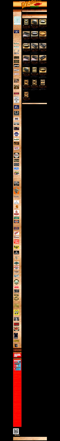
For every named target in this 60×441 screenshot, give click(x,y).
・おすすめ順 (27, 16)
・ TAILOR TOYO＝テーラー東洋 (17, 126)
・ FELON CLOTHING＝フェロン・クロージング (17, 322)
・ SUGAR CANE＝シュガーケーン (17, 137)
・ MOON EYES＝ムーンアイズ (17, 308)
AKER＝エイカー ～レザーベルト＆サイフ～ (30, 11)
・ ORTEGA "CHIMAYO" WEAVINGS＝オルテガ (16, 95)
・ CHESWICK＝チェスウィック (17, 145)
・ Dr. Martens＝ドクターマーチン (17, 244)
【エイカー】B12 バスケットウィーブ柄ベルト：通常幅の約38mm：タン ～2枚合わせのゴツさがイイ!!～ (34, 74)
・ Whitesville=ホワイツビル (17, 170)
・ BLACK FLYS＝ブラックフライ (17, 116)
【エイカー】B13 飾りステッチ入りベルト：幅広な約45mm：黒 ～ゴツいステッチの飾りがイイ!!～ (34, 87)
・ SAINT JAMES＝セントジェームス (17, 104)
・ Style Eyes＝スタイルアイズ (17, 162)
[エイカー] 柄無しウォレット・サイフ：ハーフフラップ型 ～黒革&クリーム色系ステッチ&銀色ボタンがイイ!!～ (34, 50)
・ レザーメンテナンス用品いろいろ (17, 78)
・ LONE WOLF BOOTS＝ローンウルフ (17, 226)
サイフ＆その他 (34, 13)
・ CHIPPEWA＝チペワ (16, 235)
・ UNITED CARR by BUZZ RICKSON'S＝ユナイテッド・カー (17, 176)
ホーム (24, 11)
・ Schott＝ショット (16, 63)
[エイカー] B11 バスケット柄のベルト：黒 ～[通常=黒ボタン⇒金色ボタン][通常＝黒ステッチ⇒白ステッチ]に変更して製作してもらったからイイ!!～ (26, 27)
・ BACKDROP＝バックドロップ (17, 84)
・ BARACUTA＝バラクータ (17, 209)
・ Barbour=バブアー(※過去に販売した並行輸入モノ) (17, 45)
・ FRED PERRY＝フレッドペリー (17, 110)
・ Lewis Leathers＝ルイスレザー (17, 55)
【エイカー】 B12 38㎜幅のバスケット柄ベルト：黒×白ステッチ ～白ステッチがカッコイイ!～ (43, 26)
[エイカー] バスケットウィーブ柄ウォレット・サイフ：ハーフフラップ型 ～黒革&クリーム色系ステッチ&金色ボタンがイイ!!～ (26, 74)
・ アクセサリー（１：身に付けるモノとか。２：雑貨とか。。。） (17, 302)
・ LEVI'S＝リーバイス (16, 36)
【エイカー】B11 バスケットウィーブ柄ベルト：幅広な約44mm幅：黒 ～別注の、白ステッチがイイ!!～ (43, 74)
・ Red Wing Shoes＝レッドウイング (17, 230)
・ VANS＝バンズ (16, 285)
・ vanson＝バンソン (16, 59)
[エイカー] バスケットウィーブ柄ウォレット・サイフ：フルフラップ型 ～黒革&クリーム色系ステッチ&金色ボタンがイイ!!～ (34, 62)
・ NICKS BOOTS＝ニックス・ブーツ (17, 261)
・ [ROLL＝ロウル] (16, 27)
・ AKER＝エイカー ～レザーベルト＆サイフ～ (17, 72)
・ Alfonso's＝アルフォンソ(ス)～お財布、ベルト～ (17, 68)
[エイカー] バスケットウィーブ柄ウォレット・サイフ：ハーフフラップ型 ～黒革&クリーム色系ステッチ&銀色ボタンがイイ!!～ (34, 26)
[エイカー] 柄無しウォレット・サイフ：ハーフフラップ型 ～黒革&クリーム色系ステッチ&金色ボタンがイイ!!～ (26, 38)
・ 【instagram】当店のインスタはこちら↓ (17, 15)
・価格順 (29, 16)
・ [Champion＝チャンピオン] (17, 12)
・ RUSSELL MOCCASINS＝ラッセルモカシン (17, 278)
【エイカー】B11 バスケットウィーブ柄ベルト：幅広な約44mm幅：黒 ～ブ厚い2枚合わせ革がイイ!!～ (43, 87)
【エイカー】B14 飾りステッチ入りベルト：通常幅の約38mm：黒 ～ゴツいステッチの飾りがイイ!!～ (34, 38)
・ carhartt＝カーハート (16, 204)
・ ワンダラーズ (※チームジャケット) (17, 180)
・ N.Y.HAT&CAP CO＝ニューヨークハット (17, 121)
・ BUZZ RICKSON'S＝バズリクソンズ (17, 131)
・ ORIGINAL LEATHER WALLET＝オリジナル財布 (17, 343)
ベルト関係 (26, 13)
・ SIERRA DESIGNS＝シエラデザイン (17, 332)
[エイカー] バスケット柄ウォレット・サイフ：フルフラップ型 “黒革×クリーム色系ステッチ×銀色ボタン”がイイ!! (26, 62)
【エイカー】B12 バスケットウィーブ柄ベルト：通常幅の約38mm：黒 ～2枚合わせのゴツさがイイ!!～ (26, 50)
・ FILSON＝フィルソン (16, 216)
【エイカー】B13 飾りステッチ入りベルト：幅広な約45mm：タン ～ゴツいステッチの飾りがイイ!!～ (26, 87)
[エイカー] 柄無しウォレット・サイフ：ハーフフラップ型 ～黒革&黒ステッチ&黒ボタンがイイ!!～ (43, 50)
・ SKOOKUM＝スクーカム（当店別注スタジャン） (17, 187)
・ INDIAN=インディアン (17, 141)
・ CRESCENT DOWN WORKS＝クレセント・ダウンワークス (17, 199)
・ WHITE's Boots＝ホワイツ (17, 265)
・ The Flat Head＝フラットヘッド (17, 29)
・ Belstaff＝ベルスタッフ (17, 339)
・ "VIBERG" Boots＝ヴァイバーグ (17, 255)
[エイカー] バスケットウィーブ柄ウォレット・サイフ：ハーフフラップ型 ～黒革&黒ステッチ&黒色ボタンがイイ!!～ (43, 62)
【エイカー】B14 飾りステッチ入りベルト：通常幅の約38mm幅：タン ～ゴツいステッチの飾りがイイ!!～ (43, 38)
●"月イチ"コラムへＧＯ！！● (17, 425)
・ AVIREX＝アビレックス (17, 35)
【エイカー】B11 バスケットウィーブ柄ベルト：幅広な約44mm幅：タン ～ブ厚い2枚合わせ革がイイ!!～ (26, 99)
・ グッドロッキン (16, 326)
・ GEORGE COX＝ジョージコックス (17, 250)
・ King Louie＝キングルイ (17, 158)
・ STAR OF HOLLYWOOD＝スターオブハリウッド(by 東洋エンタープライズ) (17, 151)
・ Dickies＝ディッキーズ (17, 219)
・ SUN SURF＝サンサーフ (17, 166)
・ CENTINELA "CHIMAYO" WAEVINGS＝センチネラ (17, 91)
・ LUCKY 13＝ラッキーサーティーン (17, 316)
